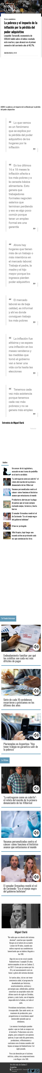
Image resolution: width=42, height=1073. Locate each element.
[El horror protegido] (21, 526)
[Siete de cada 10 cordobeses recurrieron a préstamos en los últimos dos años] (21, 689)
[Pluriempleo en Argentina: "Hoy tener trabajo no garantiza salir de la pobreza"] (21, 733)
